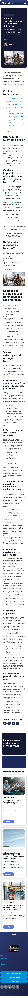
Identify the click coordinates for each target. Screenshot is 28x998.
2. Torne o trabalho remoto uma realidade (16, 117)
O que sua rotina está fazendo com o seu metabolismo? (12, 802)
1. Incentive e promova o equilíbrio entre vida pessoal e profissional (16, 113)
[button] (5, 723)
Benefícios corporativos (10, 849)
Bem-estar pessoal (9, 797)
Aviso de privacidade (5, 991)
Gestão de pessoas (9, 15)
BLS (8, 192)
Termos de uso (3, 992)
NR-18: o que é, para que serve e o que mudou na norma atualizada (13, 907)
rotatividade (14, 202)
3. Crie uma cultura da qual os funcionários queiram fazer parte (16, 121)
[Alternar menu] (25, 3)
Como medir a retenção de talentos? (15, 103)
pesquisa (5, 195)
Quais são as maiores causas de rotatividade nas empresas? (14, 105)
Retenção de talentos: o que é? (14, 98)
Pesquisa (8, 221)
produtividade (6, 561)
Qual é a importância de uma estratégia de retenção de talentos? (15, 100)
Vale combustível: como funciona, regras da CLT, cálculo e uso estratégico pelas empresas (13, 855)
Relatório (8, 463)
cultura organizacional (17, 519)
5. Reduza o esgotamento (15, 127)
